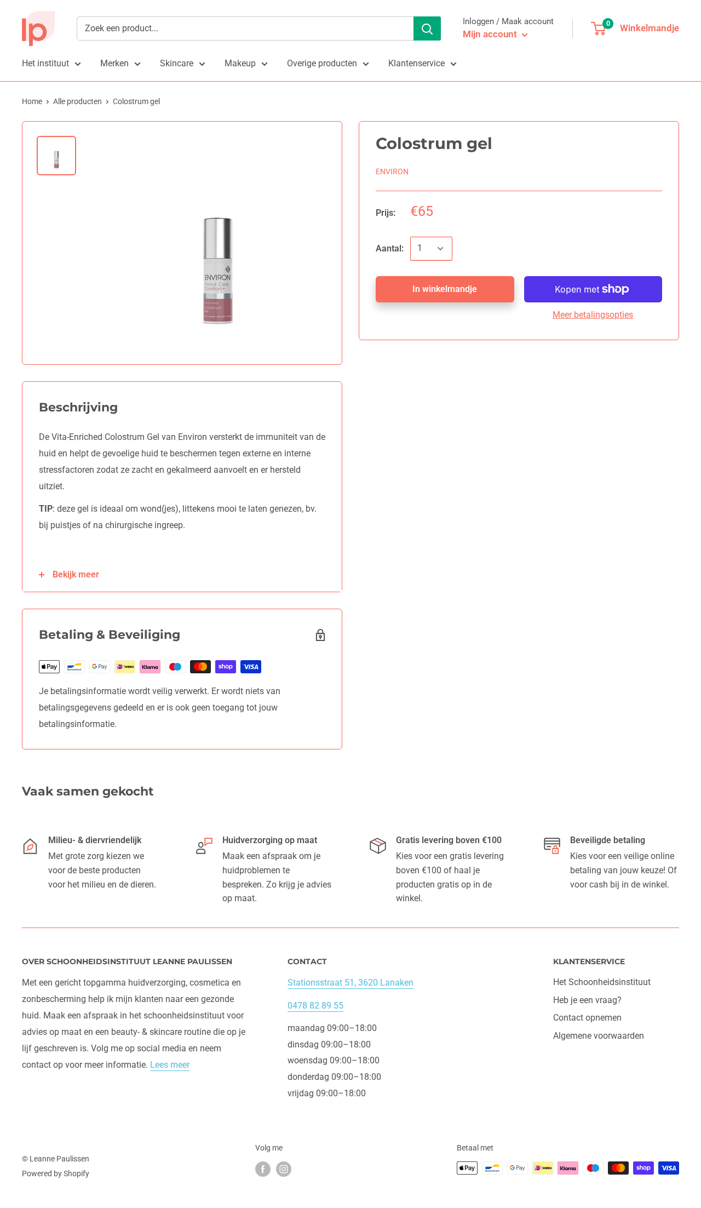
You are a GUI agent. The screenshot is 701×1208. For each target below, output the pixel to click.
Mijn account (491, 33)
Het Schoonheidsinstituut (602, 982)
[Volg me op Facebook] (263, 1169)
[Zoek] (427, 28)
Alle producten (77, 101)
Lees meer (169, 1065)
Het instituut (45, 63)
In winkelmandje (444, 289)
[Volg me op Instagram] (283, 1169)
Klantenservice (416, 63)
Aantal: (390, 248)
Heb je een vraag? (587, 1000)
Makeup (240, 63)
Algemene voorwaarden (598, 1035)
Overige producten (322, 63)
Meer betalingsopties (593, 315)
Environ (392, 171)
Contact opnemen (587, 1017)
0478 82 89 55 (315, 1005)
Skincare (176, 63)
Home (32, 101)
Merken (114, 63)
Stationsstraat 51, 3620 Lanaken (350, 982)
